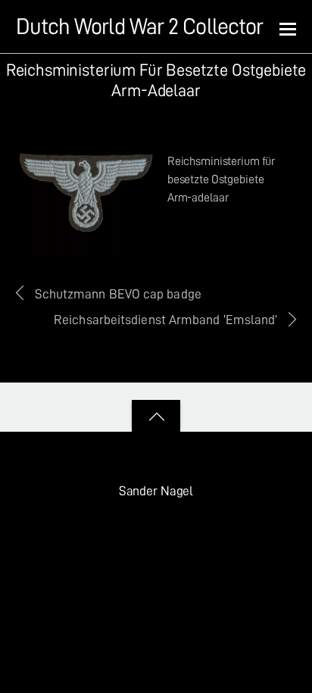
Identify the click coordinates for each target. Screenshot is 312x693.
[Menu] (287, 28)
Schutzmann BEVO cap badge (118, 294)
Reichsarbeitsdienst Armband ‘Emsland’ (165, 319)
